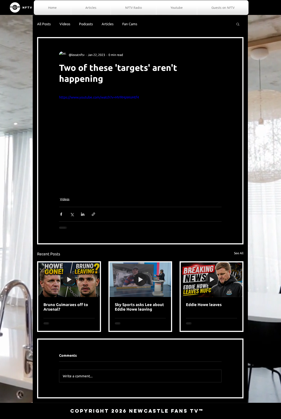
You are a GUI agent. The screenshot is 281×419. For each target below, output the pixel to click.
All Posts (44, 24)
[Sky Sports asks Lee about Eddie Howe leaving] (140, 279)
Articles (107, 24)
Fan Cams (129, 24)
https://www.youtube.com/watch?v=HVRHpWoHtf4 (99, 97)
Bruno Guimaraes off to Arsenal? (65, 306)
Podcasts (86, 24)
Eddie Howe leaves (204, 304)
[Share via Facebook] (61, 214)
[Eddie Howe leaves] (211, 279)
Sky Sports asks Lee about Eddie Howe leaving (139, 306)
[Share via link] (93, 214)
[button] (238, 24)
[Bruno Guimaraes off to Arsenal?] (69, 279)
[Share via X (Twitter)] (72, 214)
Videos (64, 24)
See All (238, 253)
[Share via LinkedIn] (83, 214)
